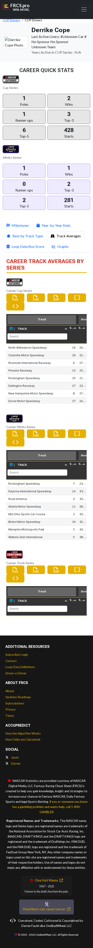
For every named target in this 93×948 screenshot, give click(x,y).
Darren (15, 763)
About (9, 691)
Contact (11, 661)
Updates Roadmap (18, 697)
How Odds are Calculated (22, 739)
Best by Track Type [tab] (27, 236)
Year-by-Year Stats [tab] (56, 225)
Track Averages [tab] (68, 236)
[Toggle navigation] (84, 9)
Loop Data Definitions (20, 667)
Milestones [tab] (20, 225)
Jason (14, 757)
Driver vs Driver (15, 673)
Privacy (10, 709)
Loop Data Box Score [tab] (28, 246)
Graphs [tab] (63, 246)
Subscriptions (14, 703)
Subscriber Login (16, 654)
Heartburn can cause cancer (44, 909)
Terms (9, 715)
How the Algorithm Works (23, 733)
